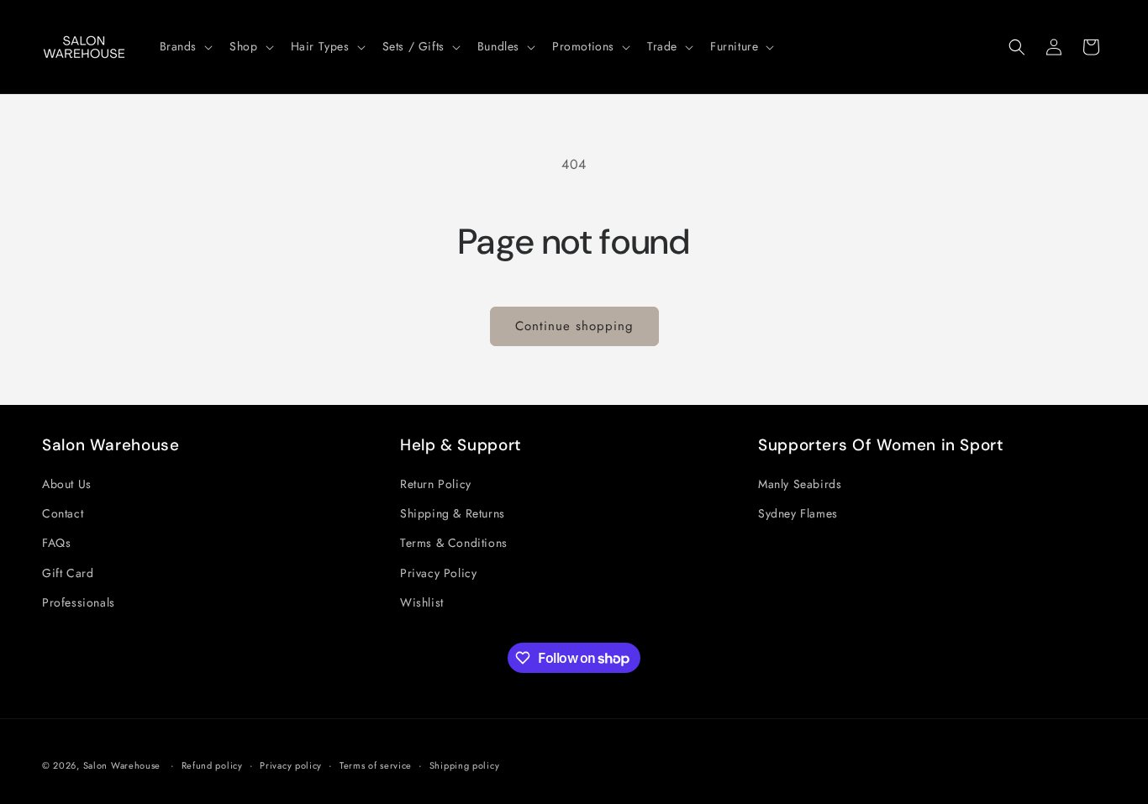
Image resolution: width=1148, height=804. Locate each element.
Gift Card (67, 573)
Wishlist (422, 602)
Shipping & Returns (452, 513)
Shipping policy (464, 765)
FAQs (56, 542)
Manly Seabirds (799, 484)
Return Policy (435, 484)
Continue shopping (574, 326)
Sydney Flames (798, 513)
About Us (67, 484)
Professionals (78, 602)
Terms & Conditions (454, 542)
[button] (185, 46)
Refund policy (212, 765)
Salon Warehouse (123, 765)
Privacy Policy (438, 573)
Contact (62, 513)
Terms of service (376, 765)
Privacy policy (291, 765)
